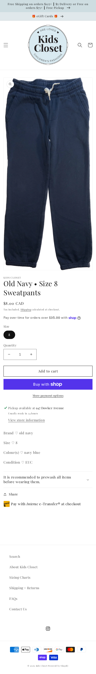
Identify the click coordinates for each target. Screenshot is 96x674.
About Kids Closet (23, 567)
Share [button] (13, 494)
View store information (26, 420)
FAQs (13, 598)
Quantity (10, 345)
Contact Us (18, 609)
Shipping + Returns (24, 588)
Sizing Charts (20, 577)
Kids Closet (42, 665)
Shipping (26, 309)
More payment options (48, 395)
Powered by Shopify (58, 665)
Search (14, 556)
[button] (6, 45)
